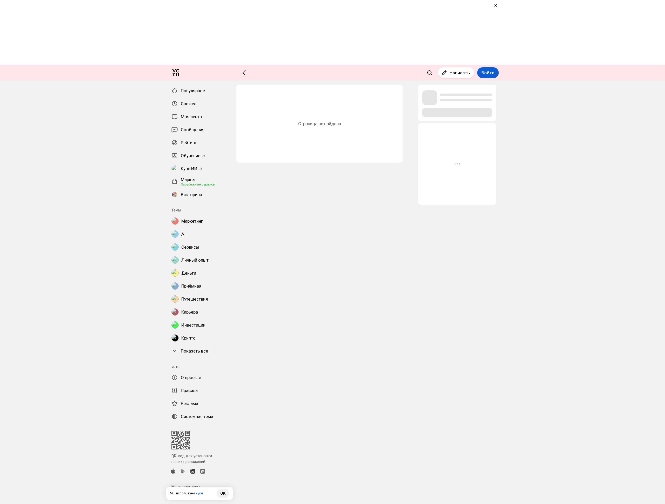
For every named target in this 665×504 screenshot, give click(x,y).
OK (222, 493)
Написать (459, 72)
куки (199, 493)
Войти (488, 72)
